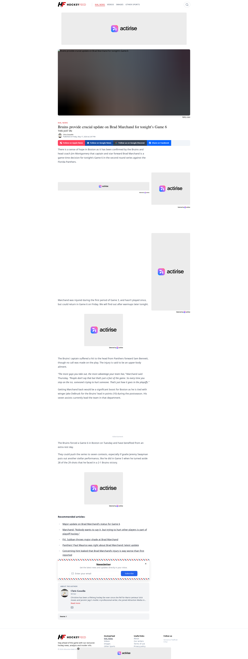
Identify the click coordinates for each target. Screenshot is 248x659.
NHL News (108, 638)
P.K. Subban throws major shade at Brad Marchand (90, 539)
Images (107, 643)
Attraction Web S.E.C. (71, 649)
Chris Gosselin (68, 135)
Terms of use (139, 643)
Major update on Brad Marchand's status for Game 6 (91, 523)
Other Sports (109, 646)
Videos (107, 641)
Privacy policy (139, 646)
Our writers (139, 641)
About (136, 638)
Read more (75, 603)
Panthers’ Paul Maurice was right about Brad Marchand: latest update (101, 545)
